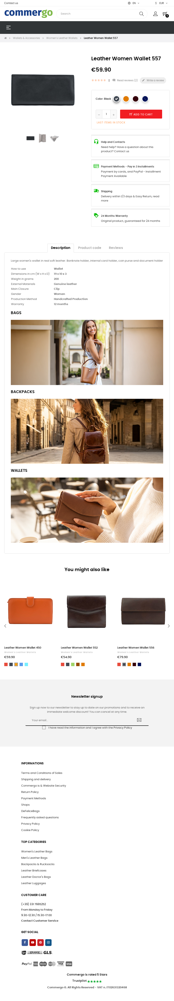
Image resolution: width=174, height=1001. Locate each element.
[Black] (116, 98)
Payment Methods (33, 798)
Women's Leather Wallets (20, 652)
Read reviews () (125, 80)
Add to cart (143, 114)
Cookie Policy (30, 830)
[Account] (155, 13)
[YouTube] (32, 942)
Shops (25, 805)
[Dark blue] (145, 98)
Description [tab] (60, 248)
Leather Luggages (33, 883)
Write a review (153, 80)
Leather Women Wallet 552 (79, 647)
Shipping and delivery (36, 779)
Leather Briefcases (33, 870)
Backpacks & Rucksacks (38, 864)
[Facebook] (25, 942)
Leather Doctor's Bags (36, 877)
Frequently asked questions (40, 817)
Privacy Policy (123, 727)
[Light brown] (126, 98)
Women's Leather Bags (36, 851)
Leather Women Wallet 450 (22, 647)
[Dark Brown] (135, 98)
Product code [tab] (89, 248)
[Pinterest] (40, 942)
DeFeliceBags (30, 811)
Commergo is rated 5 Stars (87, 974)
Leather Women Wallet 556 (135, 647)
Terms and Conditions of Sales (41, 773)
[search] (141, 14)
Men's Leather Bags (34, 858)
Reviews (116, 248)
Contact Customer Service (39, 921)
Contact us (11, 3)
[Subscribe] (139, 720)
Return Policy (30, 792)
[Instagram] (48, 942)
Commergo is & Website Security (43, 785)
